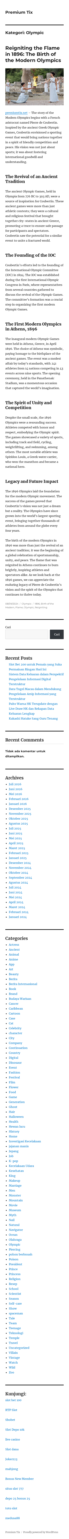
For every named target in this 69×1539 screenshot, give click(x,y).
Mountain (16, 1200)
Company (15, 1043)
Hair (12, 1112)
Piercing (14, 1249)
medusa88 (12, 1518)
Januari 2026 (18, 804)
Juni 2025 (15, 833)
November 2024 (20, 867)
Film (12, 1082)
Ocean (13, 1234)
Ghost (13, 1107)
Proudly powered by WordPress (40, 1532)
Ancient (14, 949)
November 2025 (20, 813)
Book (12, 989)
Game (13, 1097)
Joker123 (11, 1459)
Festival (14, 1077)
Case (12, 1018)
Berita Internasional (23, 984)
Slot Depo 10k (14, 1429)
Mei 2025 (15, 838)
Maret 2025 (17, 848)
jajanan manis (19, 1146)
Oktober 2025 (18, 818)
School (13, 1289)
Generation (17, 1102)
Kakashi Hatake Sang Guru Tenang (33, 718)
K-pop (13, 1161)
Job (11, 1156)
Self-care (15, 1303)
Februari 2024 (18, 912)
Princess (15, 1274)
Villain (13, 1352)
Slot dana (12, 1449)
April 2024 (16, 902)
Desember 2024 (20, 863)
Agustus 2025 (18, 823)
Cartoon (14, 1013)
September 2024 (20, 877)
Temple (14, 1338)
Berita (13, 979)
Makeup (14, 1180)
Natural (14, 1225)
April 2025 (16, 843)
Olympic (26, 603)
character (15, 1033)
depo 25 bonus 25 (17, 1498)
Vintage (14, 1357)
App (11, 964)
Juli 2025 (15, 828)
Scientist (15, 1293)
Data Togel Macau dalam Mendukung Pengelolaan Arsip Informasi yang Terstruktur (35, 694)
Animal (14, 954)
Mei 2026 (15, 794)
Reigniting (41, 607)
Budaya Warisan (20, 998)
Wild (12, 1367)
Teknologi (16, 1333)
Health (13, 1121)
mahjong (11, 1469)
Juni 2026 (15, 789)
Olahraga (15, 1239)
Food (12, 1092)
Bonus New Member (19, 1479)
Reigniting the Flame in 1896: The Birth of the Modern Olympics (33, 54)
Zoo (11, 1372)
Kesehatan (16, 1171)
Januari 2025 (18, 858)
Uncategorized (19, 1348)
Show (13, 1308)
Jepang (14, 1151)
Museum (15, 1210)
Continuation (18, 1048)
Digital (13, 1057)
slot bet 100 (13, 1400)
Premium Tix (19, 12)
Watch (13, 1362)
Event (13, 1067)
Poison (13, 1259)
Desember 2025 (20, 808)
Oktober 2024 (18, 872)
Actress (14, 944)
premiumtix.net (16, 112)
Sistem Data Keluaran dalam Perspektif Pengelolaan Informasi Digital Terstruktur (36, 679)
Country (14, 1053)
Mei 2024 (15, 897)
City (11, 1038)
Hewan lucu (17, 1126)
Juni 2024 (15, 892)
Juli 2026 (15, 784)
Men (12, 1190)
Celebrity (15, 1028)
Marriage (15, 1185)
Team (13, 1323)
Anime (13, 959)
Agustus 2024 (18, 882)
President (15, 1264)
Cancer (13, 1003)
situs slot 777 (14, 1488)
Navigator (16, 1230)
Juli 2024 (15, 887)
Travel (13, 1343)
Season (14, 1298)
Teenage (15, 1328)
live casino (12, 1439)
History (14, 1131)
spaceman (16, 1313)
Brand (13, 994)
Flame (19, 607)
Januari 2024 (18, 917)
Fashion (14, 1072)
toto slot (11, 1508)
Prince (13, 1269)
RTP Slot (11, 1410)
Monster (15, 1195)
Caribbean (16, 1008)
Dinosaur (15, 1062)
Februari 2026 (19, 799)
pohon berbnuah (20, 1254)
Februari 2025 (18, 853)
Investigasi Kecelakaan (25, 1141)
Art (11, 969)
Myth (12, 1215)
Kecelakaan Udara (21, 1166)
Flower (13, 1087)
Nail (12, 1220)
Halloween (16, 1116)
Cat (11, 1023)
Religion (15, 1279)
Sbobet (10, 1420)
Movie (13, 1205)
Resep (13, 1284)
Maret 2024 (17, 907)
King (12, 1175)
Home (13, 1136)
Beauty (14, 974)
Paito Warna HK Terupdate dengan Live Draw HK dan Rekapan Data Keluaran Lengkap (33, 708)
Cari (8, 627)
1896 (37, 603)
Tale (12, 1318)
